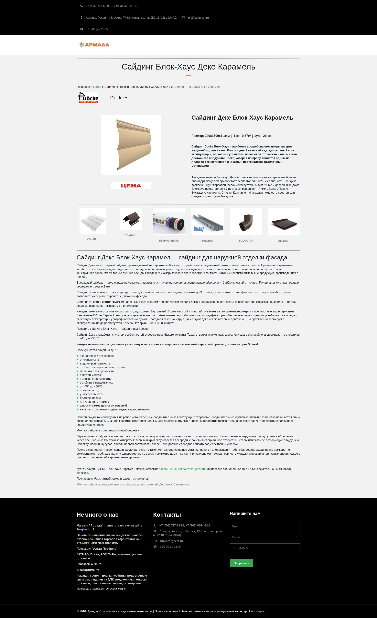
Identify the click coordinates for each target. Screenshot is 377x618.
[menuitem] (118, 98)
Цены (281, 44)
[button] (118, 98)
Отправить (241, 563)
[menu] (202, 98)
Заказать (208, 44)
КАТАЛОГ (161, 44)
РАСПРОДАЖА (186, 44)
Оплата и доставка (256, 44)
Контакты (228, 44)
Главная (140, 44)
